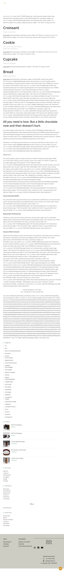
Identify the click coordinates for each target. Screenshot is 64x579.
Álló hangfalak (8, 369)
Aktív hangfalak (9, 367)
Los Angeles (6, 477)
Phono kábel (8, 384)
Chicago (5, 479)
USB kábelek (8, 389)
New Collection (7, 491)
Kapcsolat (23, 6)
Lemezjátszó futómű (10, 406)
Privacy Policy (6, 516)
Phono (6, 409)
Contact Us (6, 495)
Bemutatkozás (22, 2)
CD (5, 346)
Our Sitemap (6, 498)
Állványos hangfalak (10, 372)
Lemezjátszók (8, 397)
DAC (6, 348)
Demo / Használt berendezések (12, 351)
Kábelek (7, 377)
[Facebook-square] (38, 548)
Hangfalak (7, 365)
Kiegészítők (8, 394)
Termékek (22, 4)
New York (5, 471)
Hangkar (7, 399)
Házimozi (7, 375)
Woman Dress (6, 493)
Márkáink (35, 2)
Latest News (6, 496)
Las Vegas (5, 481)
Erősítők (7, 356)
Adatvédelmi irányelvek (25, 546)
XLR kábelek (8, 392)
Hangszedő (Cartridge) (10, 401)
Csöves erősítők (9, 358)
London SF (5, 473)
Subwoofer (7, 414)
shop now (6, 35)
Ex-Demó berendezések (11, 363)
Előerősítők (8, 353)
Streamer (7, 412)
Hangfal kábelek (9, 382)
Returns (5, 517)
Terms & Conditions (8, 519)
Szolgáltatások (37, 4)
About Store (6, 489)
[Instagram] (35, 548)
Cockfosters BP (7, 475)
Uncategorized (8, 417)
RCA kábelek (8, 387)
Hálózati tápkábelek (10, 379)
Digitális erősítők (9, 360)
